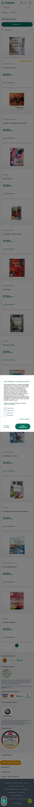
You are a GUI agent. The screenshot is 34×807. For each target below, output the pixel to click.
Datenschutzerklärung (9, 404)
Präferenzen (10, 410)
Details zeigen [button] (24, 419)
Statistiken (10, 413)
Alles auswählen (23, 426)
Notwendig (10, 408)
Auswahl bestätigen (7, 426)
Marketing (10, 415)
